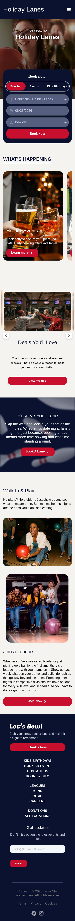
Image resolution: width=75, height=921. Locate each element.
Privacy (36, 903)
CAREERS (37, 801)
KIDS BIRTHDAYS (37, 760)
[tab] (16, 86)
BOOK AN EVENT (37, 766)
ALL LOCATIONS (38, 816)
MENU (37, 791)
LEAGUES (37, 785)
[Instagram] (41, 913)
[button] (68, 9)
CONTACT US (37, 771)
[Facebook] (34, 913)
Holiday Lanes (23, 9)
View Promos (37, 380)
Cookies (51, 903)
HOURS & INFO (37, 776)
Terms (22, 903)
